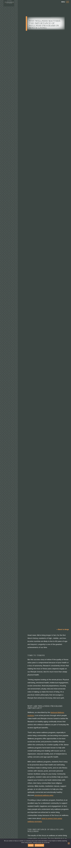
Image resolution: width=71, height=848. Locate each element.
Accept (31, 845)
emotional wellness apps (43, 795)
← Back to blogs (63, 629)
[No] (69, 843)
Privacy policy (39, 845)
